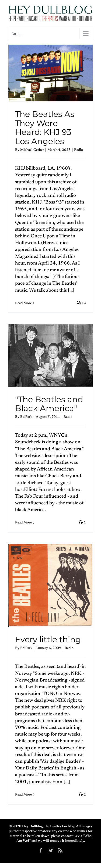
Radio (78, 150)
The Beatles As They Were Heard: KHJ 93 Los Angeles (44, 127)
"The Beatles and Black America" (49, 403)
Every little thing (48, 639)
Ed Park (26, 417)
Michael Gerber (32, 150)
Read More (23, 303)
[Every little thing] (50, 585)
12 (83, 303)
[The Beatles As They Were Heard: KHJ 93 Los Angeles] (50, 73)
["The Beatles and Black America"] (50, 355)
